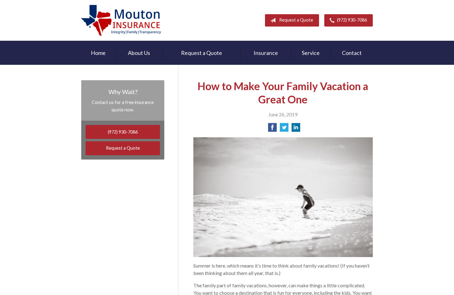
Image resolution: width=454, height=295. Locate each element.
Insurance (266, 52)
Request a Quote (296, 20)
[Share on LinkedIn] (296, 129)
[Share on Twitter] (284, 129)
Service (311, 52)
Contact (352, 52)
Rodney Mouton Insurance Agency (121, 20)
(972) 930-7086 (352, 20)
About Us (139, 52)
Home (98, 52)
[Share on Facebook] (272, 129)
